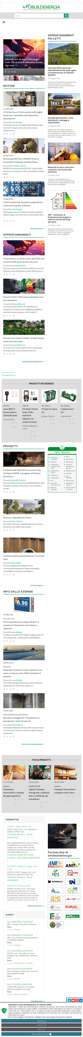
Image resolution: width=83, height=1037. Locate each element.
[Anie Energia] (72, 890)
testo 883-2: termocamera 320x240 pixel (10, 412)
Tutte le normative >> (36, 906)
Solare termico (70, 480)
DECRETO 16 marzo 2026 (18, 886)
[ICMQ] (72, 873)
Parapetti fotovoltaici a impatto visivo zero (65, 791)
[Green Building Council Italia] (55, 925)
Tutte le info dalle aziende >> (33, 744)
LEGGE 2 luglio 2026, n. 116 (19, 826)
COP (52, 480)
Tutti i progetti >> (37, 585)
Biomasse (53, 462)
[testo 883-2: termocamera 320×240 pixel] (11, 396)
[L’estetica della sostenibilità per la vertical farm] (24, 545)
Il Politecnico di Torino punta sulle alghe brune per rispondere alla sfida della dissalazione (22, 115)
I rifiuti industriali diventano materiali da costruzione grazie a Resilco (23, 204)
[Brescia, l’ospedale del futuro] (24, 506)
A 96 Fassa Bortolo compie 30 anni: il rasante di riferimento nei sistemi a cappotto (21, 625)
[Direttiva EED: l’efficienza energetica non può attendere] (24, 286)
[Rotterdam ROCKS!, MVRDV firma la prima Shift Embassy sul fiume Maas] (24, 145)
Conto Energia (55, 477)
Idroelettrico (69, 459)
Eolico (67, 456)
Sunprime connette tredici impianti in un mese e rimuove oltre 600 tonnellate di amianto (22, 673)
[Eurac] (72, 907)
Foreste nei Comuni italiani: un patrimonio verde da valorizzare (23, 340)
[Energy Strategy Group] (55, 873)
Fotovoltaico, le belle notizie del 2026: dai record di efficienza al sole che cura (24, 260)
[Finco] (55, 916)
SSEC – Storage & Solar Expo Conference (21, 924)
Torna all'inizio (8, 375)
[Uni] (72, 881)
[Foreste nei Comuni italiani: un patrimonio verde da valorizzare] (24, 327)
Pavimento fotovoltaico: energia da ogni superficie (13, 792)
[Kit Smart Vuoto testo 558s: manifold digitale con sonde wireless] (30, 396)
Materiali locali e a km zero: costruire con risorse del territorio (61, 169)
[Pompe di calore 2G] (49, 396)
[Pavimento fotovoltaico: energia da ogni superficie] (14, 772)
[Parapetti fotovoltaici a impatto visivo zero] (65, 772)
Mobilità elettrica (70, 470)
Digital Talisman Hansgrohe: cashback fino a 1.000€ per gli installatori (39, 794)
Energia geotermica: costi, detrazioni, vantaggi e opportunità (61, 120)
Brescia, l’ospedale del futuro (17, 517)
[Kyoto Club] (55, 890)
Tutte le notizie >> (37, 228)
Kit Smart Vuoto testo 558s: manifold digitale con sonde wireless (30, 415)
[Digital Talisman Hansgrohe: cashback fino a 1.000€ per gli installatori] (40, 772)
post (6, 58)
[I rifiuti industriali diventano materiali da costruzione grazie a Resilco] (24, 189)
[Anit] (72, 864)
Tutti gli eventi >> (38, 1001)
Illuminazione (69, 462)
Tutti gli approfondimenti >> (33, 361)
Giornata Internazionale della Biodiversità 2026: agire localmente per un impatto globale (62, 71)
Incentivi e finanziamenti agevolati (69, 466)
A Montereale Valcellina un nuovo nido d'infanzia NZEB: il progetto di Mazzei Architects (22, 473)
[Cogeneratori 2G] (69, 396)
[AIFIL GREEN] (72, 916)
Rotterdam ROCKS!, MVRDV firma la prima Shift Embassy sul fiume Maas (21, 160)
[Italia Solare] (55, 907)
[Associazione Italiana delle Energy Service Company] (72, 899)
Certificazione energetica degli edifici (55, 466)
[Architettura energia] (55, 899)
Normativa (69, 473)
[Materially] (55, 881)
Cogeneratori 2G (67, 410)
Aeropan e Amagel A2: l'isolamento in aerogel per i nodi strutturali (21, 719)
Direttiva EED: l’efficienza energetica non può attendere (23, 298)
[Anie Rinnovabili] (55, 864)
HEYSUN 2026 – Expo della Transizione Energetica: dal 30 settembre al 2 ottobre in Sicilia (22, 956)
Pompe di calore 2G (49, 410)
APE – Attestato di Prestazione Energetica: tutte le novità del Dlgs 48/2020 (59, 218)
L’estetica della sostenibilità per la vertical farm (23, 557)
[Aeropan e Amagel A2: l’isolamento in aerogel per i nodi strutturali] (24, 700)
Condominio (54, 475)
